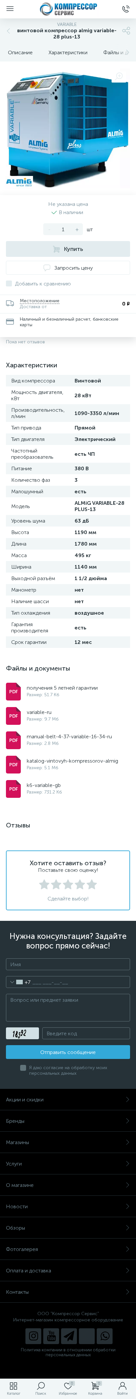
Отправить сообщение (68, 1052)
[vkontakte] (87, 1336)
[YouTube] (51, 1336)
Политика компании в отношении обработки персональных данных (68, 1352)
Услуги (14, 1164)
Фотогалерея (22, 1249)
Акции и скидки (25, 1099)
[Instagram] (33, 1336)
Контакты (17, 1292)
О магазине (20, 1185)
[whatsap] (105, 1336)
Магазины (17, 1142)
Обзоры (15, 1228)
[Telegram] (69, 1336)
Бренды (15, 1121)
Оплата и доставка (28, 1270)
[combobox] (18, 982)
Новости (17, 1206)
